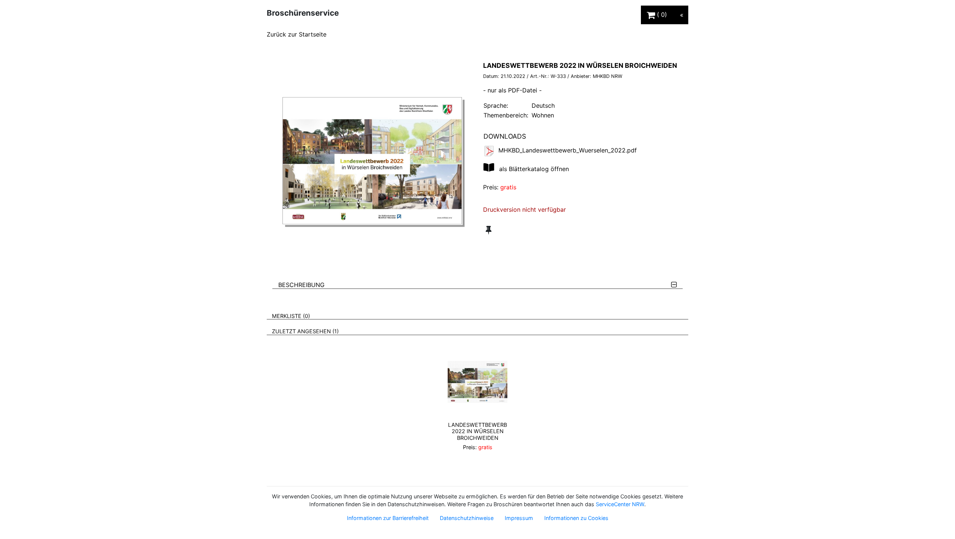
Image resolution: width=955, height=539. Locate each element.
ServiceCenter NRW (620, 504)
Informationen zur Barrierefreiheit (388, 518)
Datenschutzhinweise (467, 518)
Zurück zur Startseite (296, 34)
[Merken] (488, 230)
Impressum (519, 518)
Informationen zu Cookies (576, 518)
